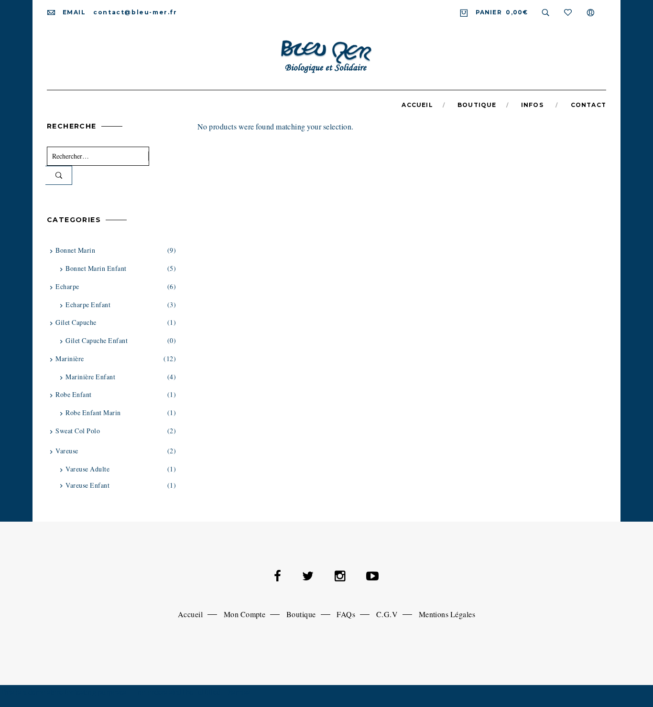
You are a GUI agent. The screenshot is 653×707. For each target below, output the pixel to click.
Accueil (190, 614)
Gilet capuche (75, 322)
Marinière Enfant (90, 376)
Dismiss (237, 691)
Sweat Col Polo (77, 430)
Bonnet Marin (75, 250)
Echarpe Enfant (87, 304)
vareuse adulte (87, 468)
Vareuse (66, 450)
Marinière (69, 358)
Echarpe (67, 286)
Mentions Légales (447, 614)
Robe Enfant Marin (92, 412)
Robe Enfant (73, 394)
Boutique (301, 614)
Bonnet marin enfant (95, 268)
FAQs (346, 614)
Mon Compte (245, 614)
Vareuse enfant (87, 485)
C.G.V (387, 614)
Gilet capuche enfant (96, 340)
